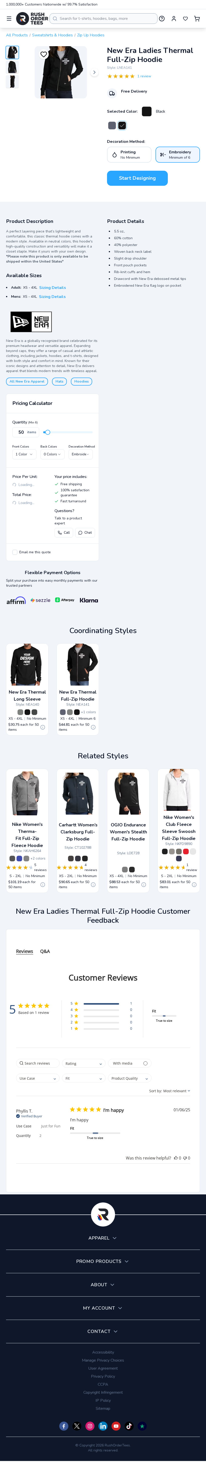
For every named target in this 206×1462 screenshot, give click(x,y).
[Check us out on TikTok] (129, 1426)
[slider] (47, 432)
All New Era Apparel (27, 381)
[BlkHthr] (34, 712)
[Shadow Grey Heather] (20, 712)
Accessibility (103, 1352)
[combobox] (103, 18)
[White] (193, 851)
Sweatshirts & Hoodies (52, 35)
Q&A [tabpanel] (45, 951)
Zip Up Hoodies (91, 35)
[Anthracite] (12, 859)
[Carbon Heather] (71, 859)
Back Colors (48, 447)
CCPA (103, 1384)
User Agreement (103, 1368)
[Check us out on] (103, 1426)
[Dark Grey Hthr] (26, 859)
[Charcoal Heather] (179, 851)
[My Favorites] (185, 19)
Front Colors (20, 447)
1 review (144, 76)
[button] (101, 1004)
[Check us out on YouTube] (116, 1426)
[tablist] (103, 946)
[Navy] (78, 859)
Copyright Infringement (103, 1392)
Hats (59, 381)
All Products (17, 35)
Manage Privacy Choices (103, 1360)
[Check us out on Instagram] (89, 1426)
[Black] (147, 111)
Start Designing (137, 178)
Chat (88, 532)
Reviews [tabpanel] (24, 951)
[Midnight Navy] (179, 859)
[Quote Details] (42, 727)
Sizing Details (52, 287)
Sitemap (103, 1408)
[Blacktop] (132, 870)
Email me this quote (35, 552)
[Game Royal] (19, 859)
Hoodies (81, 381)
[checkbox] (14, 552)
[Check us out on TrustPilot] (142, 1426)
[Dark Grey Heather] (172, 851)
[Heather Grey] (125, 870)
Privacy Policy (103, 1376)
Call (67, 532)
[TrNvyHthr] (112, 125)
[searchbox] (38, 1063)
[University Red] (186, 851)
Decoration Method (82, 447)
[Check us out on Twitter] (76, 1426)
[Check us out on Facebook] (63, 1426)
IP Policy (103, 1400)
